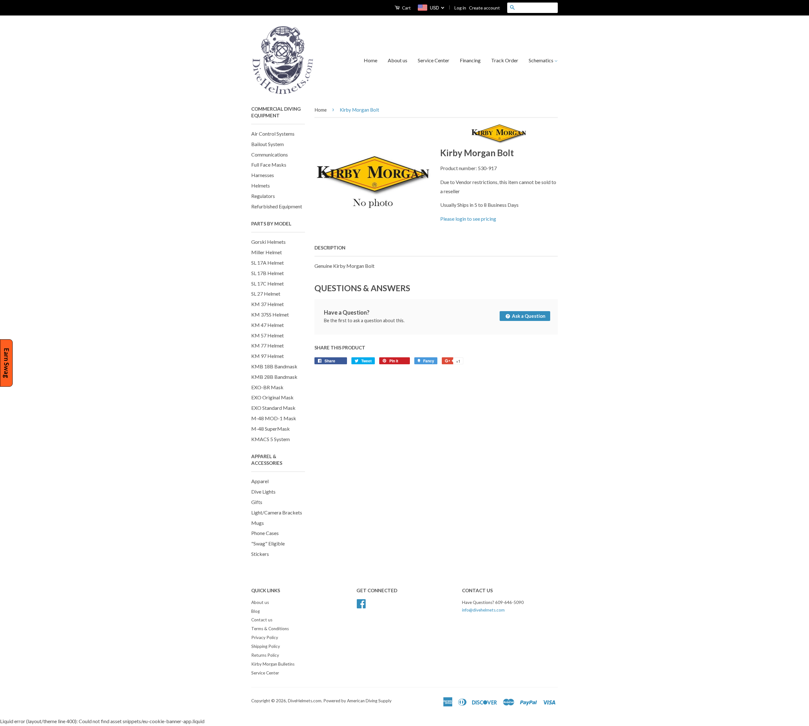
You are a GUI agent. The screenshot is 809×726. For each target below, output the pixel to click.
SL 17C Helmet (267, 283)
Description (329, 247)
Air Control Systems (273, 134)
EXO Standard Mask (273, 408)
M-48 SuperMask (270, 429)
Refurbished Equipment (276, 206)
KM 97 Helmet (267, 356)
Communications (269, 154)
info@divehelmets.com (483, 609)
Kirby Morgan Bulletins (273, 664)
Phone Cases (265, 533)
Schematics (541, 60)
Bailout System (267, 144)
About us (397, 60)
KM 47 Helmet (267, 325)
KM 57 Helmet (267, 335)
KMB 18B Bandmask (274, 366)
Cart (406, 7)
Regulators (263, 196)
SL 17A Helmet (267, 263)
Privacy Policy (264, 637)
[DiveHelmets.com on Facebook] (361, 602)
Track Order (504, 60)
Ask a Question (528, 316)
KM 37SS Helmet (270, 314)
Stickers (260, 554)
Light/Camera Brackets (276, 512)
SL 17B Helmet (267, 273)
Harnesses (262, 175)
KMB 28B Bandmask (274, 377)
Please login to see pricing (468, 219)
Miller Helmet (266, 252)
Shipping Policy (265, 646)
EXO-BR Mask (267, 387)
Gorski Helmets (268, 242)
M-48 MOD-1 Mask (273, 418)
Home (370, 60)
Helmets (260, 185)
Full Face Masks (268, 165)
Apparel (260, 481)
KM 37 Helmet (267, 304)
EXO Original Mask (272, 397)
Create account (484, 7)
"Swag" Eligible (268, 543)
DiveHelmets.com (304, 700)
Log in (460, 7)
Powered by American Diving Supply (357, 700)
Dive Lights (263, 492)
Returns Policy (265, 655)
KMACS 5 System (270, 439)
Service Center (433, 60)
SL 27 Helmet (265, 294)
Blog (255, 611)
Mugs (257, 523)
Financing (470, 60)
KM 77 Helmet (267, 345)
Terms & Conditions (270, 628)
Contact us (261, 619)
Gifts (256, 502)
